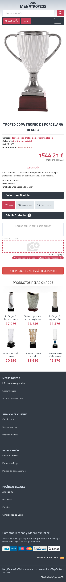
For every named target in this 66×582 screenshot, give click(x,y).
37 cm (44, 205)
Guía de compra (9, 427)
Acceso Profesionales (12, 398)
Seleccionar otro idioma (48, 557)
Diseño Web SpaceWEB (52, 577)
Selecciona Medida (18, 195)
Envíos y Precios (10, 455)
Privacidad (7, 499)
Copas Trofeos (33, 5)
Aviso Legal (7, 491)
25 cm (9, 205)
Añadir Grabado (16, 215)
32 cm (25, 205)
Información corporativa (13, 383)
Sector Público (9, 390)
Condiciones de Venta (12, 514)
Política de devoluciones (14, 470)
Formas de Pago (10, 463)
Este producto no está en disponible (33, 271)
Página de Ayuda (10, 434)
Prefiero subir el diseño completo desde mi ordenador (37, 257)
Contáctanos (8, 419)
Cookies (6, 507)
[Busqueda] (60, 13)
